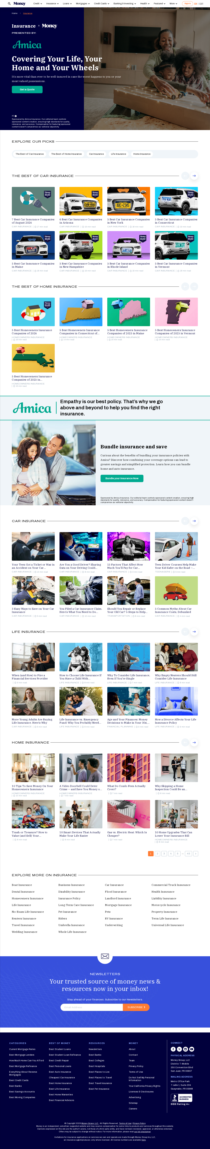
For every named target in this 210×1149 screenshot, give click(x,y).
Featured (158, 3)
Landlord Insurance (118, 898)
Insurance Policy (69, 898)
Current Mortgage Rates (22, 1049)
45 (188, 853)
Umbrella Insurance (71, 925)
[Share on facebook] (173, 1049)
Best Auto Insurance (60, 1072)
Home (14, 13)
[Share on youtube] (191, 1049)
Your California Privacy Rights (144, 1086)
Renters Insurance (24, 918)
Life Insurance (118, 154)
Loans (66, 3)
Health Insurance (163, 891)
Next (194, 290)
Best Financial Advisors (61, 1100)
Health (143, 3)
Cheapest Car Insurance (62, 1077)
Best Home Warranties (61, 1094)
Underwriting (114, 925)
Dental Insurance (23, 891)
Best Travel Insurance (100, 1083)
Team (132, 1060)
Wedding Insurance (24, 932)
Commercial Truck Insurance (171, 885)
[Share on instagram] (185, 1049)
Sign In (187, 3)
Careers (133, 1109)
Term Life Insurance (165, 918)
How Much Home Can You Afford (26, 1060)
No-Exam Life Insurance (28, 911)
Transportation (118, 616)
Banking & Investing (123, 3)
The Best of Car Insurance (30, 154)
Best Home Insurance (60, 1083)
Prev (185, 290)
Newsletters (95, 1049)
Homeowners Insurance (28, 337)
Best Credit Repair (59, 1060)
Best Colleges (96, 1060)
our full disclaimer (142, 1132)
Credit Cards (100, 3)
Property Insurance (164, 911)
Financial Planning (120, 727)
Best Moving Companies (22, 1097)
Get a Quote (27, 89)
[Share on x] (179, 1049)
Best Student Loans (60, 1049)
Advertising (135, 1097)
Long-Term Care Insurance (76, 905)
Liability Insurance (164, 898)
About (132, 1049)
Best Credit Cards (19, 1080)
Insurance (51, 3)
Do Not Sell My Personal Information (142, 1079)
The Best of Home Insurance (66, 154)
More (172, 3)
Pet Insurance (67, 911)
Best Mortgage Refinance (23, 1066)
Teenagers (162, 572)
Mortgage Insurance (118, 905)
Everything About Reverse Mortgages (23, 1073)
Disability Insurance (71, 891)
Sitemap (133, 1103)
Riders (62, 918)
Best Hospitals (97, 1066)
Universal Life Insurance (168, 925)
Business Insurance (71, 885)
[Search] (9, 3)
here (144, 1140)
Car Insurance (96, 154)
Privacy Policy (136, 1066)
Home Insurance (142, 154)
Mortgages (81, 3)
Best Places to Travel (100, 1077)
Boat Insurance (22, 885)
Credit (36, 3)
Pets (108, 911)
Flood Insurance (116, 891)
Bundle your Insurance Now (122, 478)
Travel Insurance (23, 925)
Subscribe (135, 1007)
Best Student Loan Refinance (65, 1055)
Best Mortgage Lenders (21, 1055)
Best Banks (15, 1086)
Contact (133, 1055)
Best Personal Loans (60, 1066)
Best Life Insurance (59, 1089)
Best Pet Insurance (99, 1089)
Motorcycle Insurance (166, 905)
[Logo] (19, 3)
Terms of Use (136, 1072)
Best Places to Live (99, 1072)
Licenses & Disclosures (141, 1092)
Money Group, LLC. (90, 1123)
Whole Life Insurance (72, 932)
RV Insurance (114, 918)
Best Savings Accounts (22, 1092)
